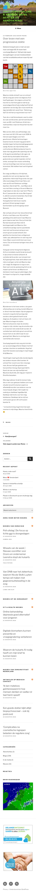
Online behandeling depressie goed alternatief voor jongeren (16, 614)
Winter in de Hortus (10, 490)
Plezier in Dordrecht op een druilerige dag (17, 496)
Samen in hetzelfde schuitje (13, 483)
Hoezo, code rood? (9, 471)
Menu (19, 28)
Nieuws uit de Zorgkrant (15, 599)
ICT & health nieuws (13, 607)
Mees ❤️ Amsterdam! (10, 477)
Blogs (8, 422)
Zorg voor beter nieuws (15, 518)
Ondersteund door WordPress (19, 889)
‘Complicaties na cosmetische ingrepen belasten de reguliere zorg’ (16, 730)
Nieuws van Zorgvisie (13, 526)
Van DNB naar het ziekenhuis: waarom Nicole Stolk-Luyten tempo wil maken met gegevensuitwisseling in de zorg (18, 577)
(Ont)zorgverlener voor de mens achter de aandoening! (17, 16)
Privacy (5, 889)
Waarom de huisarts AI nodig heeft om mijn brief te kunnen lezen (17, 652)
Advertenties (7, 752)
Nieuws (5, 764)
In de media (7, 760)
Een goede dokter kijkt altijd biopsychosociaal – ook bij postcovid (17, 711)
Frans (24, 35)
